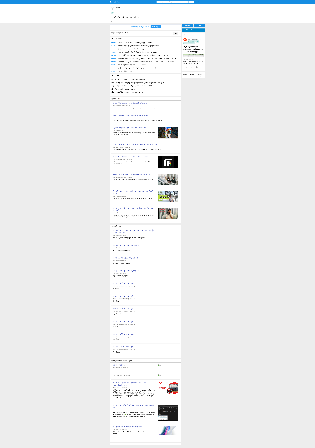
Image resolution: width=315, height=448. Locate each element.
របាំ (112, 13)
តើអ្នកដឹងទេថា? (117, 289)
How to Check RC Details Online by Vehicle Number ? (130, 115)
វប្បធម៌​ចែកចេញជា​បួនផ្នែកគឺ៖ (121, 276)
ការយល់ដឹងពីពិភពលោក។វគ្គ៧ (123, 283)
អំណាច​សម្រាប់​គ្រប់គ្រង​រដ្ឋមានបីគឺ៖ (122, 250)
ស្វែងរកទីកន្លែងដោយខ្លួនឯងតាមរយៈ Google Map (129, 128)
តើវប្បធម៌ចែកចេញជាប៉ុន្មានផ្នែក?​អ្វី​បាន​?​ (126, 271)
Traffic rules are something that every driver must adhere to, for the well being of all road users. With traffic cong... (138, 149)
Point (193, 43)
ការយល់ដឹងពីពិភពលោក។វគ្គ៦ (123, 296)
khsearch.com (191, 41)
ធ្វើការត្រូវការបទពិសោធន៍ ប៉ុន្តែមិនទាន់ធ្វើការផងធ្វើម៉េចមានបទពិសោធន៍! (133, 209)
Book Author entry (197, 76)
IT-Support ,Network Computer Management (127, 427)
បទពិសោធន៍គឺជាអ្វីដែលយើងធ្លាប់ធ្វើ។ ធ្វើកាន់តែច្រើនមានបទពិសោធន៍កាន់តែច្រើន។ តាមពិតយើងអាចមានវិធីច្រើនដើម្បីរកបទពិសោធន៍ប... (133, 216)
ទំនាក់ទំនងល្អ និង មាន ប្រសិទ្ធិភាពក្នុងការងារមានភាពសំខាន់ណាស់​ (133, 192)
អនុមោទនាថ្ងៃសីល (119, 365)
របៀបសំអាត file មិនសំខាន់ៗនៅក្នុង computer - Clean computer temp (134, 406)
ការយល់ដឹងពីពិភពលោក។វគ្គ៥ (123, 309)
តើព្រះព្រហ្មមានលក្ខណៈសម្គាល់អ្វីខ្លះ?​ (125, 258)
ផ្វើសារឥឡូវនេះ (156, 27)
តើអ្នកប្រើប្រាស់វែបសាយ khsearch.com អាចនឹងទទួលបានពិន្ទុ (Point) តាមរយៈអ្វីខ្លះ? (193, 49)
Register (187, 26)
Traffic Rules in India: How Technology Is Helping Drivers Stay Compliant (136, 144)
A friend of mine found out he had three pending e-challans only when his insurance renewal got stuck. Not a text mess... (139, 108)
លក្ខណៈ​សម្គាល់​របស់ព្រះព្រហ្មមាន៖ (122, 263)
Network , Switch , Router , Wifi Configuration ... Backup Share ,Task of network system (134, 433)
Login (198, 2)
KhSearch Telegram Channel (193, 30)
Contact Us (192, 74)
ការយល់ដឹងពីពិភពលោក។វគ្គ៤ (123, 321)
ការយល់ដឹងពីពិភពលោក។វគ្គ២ (123, 347)
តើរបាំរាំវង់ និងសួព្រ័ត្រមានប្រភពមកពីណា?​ (125, 17)
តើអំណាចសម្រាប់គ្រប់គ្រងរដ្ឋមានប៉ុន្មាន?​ (126, 245)
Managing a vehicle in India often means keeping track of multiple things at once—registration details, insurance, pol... (133, 180)
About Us (185, 74)
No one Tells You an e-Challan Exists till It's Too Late (130, 103)
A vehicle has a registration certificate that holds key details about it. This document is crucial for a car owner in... (137, 120)
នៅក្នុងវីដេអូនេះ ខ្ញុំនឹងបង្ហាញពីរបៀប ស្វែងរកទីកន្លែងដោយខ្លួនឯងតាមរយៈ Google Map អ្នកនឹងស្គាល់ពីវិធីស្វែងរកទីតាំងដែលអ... (134, 133)
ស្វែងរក (191, 2)
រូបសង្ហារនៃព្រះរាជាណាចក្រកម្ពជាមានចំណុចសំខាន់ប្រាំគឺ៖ (129, 238)
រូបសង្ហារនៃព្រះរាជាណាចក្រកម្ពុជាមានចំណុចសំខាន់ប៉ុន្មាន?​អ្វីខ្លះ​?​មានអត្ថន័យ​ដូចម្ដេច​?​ (134, 231)
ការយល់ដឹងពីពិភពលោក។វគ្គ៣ (123, 334)
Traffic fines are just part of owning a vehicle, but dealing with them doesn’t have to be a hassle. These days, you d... (134, 162)
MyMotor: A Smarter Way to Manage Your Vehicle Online (131, 174)
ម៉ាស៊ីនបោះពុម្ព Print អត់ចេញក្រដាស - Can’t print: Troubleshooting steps (129, 384)
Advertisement (186, 76)
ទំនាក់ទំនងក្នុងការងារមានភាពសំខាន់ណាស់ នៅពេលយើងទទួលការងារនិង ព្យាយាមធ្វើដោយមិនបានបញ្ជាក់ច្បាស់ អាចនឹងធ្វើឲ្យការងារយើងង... (133, 199)
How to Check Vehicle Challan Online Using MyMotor (130, 157)
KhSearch (200, 74)
